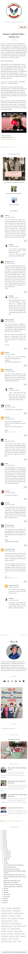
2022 (3, 835)
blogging (9, 908)
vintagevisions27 (9, 261)
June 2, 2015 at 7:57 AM (10, 321)
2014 (3, 898)
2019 (3, 841)
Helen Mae (7, 405)
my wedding (10, 933)
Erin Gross (7, 491)
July (5, 861)
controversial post (19, 913)
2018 (3, 843)
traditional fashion (6, 941)
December (6, 851)
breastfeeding (16, 908)
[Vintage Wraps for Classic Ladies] (12, 718)
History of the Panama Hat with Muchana (14, 865)
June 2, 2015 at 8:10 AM (14, 297)
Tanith (6, 463)
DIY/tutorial (12, 915)
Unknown (7, 417)
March (5, 892)
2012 (3, 902)
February (6, 894)
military (10, 931)
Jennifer (7, 215)
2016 (3, 847)
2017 (3, 845)
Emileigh (11, 244)
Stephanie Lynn (9, 369)
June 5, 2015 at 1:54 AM (10, 465)
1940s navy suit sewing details (8, 139)
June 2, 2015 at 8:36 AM (10, 371)
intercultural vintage (20, 926)
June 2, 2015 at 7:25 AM (10, 217)
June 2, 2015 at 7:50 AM (10, 263)
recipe (22, 933)
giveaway (14, 918)
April (5, 890)
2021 (3, 837)
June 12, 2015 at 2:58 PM (14, 600)
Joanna (14, 137)
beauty (3, 908)
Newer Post (5, 634)
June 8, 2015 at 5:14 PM (10, 504)
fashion (7, 147)
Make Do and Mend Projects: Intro (12, 880)
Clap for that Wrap (6, 910)
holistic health (5, 923)
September (6, 857)
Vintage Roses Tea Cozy (14, 739)
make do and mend (15, 928)
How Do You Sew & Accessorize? (12, 869)
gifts (9, 918)
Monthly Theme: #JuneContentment (13, 884)
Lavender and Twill (9, 549)
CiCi (6, 439)
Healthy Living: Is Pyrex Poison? (15, 807)
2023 (3, 833)
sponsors (22, 936)
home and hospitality (16, 923)
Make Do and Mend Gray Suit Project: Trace (14, 874)
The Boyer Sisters (9, 525)
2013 (3, 900)
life (8, 928)
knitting (3, 928)
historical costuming (6, 921)
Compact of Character (6, 913)
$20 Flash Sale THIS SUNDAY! (11, 882)
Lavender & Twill (13, 577)
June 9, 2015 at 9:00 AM (10, 527)
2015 (3, 849)
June (5, 863)
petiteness (17, 933)
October (6, 855)
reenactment (4, 936)
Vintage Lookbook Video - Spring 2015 (13, 886)
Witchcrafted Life (9, 319)
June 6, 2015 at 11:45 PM (10, 492)
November (6, 853)
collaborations (16, 910)
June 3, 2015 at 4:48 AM (10, 419)
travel (14, 941)
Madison (7, 352)
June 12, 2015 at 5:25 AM (10, 551)
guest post (21, 918)
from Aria (3, 918)
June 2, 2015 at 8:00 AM (10, 354)
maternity (4, 931)
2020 (3, 839)
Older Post (22, 634)
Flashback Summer (10, 952)
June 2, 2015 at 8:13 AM (14, 246)
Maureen (6, 83)
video (12, 147)
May (5, 888)
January (6, 896)
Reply (25, 240)
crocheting (4, 915)
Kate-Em (7, 503)
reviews (12, 936)
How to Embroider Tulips (10, 867)
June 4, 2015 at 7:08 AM (10, 441)
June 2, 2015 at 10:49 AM (14, 390)
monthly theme (18, 931)
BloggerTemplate (22, 952)
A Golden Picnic (11, 431)
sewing (17, 936)
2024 (3, 831)
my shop (3, 933)
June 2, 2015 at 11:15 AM (10, 407)
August (5, 859)
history (16, 921)
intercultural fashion (7, 926)
